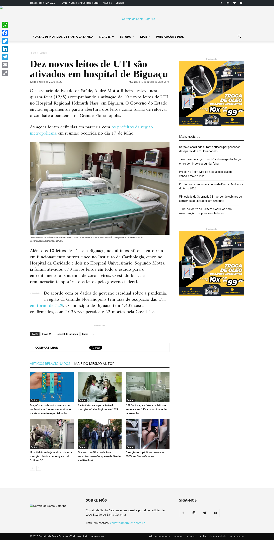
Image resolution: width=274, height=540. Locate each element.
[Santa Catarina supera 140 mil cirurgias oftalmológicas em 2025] (100, 387)
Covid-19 (46, 333)
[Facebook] (221, 3)
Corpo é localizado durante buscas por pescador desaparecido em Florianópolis (209, 149)
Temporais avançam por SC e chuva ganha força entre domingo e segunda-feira (210, 161)
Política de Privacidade (213, 536)
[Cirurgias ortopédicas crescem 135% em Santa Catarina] (147, 434)
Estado (125, 36)
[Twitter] (234, 3)
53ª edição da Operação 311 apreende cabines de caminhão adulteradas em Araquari (210, 198)
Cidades (105, 36)
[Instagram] (228, 3)
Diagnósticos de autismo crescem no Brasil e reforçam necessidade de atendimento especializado (50, 409)
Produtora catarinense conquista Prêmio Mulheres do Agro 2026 (211, 186)
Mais (143, 36)
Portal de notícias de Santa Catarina (63, 36)
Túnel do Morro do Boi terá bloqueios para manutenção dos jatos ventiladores (205, 211)
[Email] (5, 65)
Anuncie (107, 2)
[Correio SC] (137, 19)
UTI (94, 333)
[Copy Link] (5, 73)
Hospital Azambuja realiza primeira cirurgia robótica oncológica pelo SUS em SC (51, 456)
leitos (85, 333)
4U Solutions (237, 536)
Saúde (34, 400)
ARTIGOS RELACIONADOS (50, 363)
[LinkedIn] (5, 49)
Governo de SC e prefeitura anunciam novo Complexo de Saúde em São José (99, 456)
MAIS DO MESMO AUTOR (94, 363)
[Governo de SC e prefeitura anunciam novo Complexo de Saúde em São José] (100, 434)
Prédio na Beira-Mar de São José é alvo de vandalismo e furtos (205, 174)
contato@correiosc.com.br (127, 523)
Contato (120, 2)
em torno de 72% (46, 306)
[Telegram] (5, 57)
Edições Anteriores (159, 536)
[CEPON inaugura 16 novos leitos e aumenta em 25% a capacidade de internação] (147, 387)
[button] (239, 36)
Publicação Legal (90, 2)
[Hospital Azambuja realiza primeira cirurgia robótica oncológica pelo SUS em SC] (52, 434)
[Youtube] (241, 3)
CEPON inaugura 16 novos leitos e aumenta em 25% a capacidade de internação (146, 409)
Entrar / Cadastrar (71, 2)
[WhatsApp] (5, 25)
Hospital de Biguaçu (67, 333)
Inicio (33, 52)
